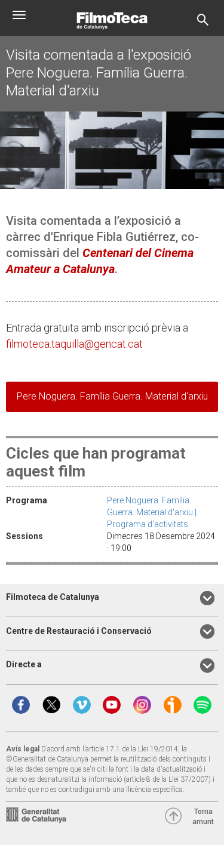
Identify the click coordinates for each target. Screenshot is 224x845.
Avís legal (22, 749)
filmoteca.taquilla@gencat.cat (74, 344)
